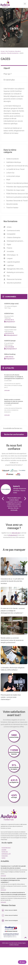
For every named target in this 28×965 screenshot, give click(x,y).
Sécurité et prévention (13, 53)
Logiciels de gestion (13, 262)
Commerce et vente (13, 230)
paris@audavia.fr (10, 321)
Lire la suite (6, 390)
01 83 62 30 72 (10, 320)
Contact (3, 859)
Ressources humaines (14, 279)
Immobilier (10, 251)
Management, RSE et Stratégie (17, 269)
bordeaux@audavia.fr (11, 335)
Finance (9, 248)
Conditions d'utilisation (14, 946)
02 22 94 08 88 (10, 347)
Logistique (10, 265)
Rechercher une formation (14, 434)
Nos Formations (10, 51)
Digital (9, 244)
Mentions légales (22, 944)
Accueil (3, 51)
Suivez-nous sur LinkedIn (11, 911)
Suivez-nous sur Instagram (11, 922)
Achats (9, 227)
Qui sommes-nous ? (6, 849)
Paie (8, 276)
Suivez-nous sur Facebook (11, 917)
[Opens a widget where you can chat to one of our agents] (22, 962)
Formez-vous (5, 853)
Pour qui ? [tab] (7, 74)
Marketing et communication (16, 272)
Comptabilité (11, 234)
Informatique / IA (12, 255)
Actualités (4, 851)
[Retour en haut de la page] (25, 940)
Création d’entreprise (13, 237)
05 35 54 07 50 (10, 333)
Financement (5, 857)
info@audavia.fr (10, 358)
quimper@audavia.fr (11, 348)
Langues (10, 258)
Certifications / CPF (6, 855)
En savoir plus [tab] (9, 80)
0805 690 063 (9, 357)
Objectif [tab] (7, 68)
